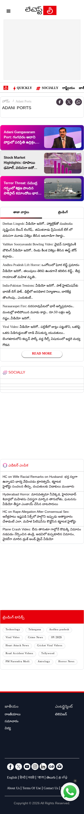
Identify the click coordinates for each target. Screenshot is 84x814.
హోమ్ (6, 102)
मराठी (31, 778)
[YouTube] (26, 766)
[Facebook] (10, 766)
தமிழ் (63, 778)
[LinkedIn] (43, 766)
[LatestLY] (40, 11)
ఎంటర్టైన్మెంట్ (64, 707)
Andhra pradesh (59, 630)
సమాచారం (11, 721)
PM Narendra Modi (18, 662)
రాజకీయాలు (13, 714)
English (12, 778)
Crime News (35, 638)
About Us (13, 788)
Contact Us (51, 788)
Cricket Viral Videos (49, 646)
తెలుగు (51, 778)
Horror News (66, 662)
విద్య (8, 728)
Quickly (24, 88)
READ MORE (42, 354)
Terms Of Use (31, 788)
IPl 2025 (56, 638)
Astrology (44, 662)
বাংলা (40, 778)
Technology (13, 630)
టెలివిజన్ (61, 714)
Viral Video (13, 638)
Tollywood (48, 654)
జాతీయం (11, 707)
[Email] (59, 766)
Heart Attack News (17, 646)
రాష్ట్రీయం (68, 88)
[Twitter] (69, 101)
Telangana (34, 630)
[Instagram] (35, 766)
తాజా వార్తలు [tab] (21, 212)
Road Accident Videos (19, 654)
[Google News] (51, 766)
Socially (50, 88)
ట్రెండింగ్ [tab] (63, 212)
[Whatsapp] (78, 101)
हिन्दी (22, 778)
